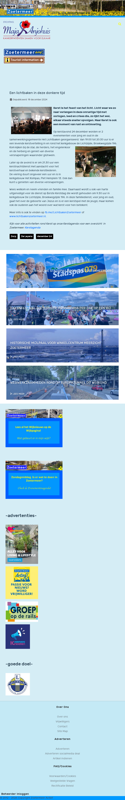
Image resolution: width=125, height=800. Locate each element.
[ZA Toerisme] (24, 56)
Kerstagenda (32, 227)
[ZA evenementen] (34, 479)
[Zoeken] (119, 24)
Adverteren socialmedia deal (62, 753)
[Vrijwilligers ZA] (22, 582)
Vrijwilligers (62, 721)
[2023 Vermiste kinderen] (18, 636)
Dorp (13, 236)
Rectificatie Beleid (62, 785)
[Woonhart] (22, 544)
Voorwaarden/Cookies (62, 776)
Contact (62, 726)
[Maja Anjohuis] (26, 29)
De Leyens (26, 236)
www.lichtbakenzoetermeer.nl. (27, 216)
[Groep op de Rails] (22, 611)
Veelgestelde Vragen (62, 781)
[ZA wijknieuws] (34, 428)
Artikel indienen (62, 758)
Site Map (62, 731)
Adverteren (62, 748)
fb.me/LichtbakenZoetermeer (63, 212)
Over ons (62, 716)
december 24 (44, 236)
